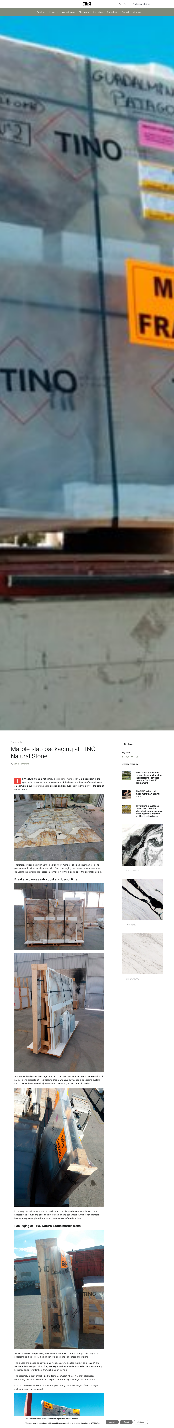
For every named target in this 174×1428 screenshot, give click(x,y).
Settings (140, 1422)
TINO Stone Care (41, 786)
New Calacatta (132, 979)
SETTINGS (95, 1423)
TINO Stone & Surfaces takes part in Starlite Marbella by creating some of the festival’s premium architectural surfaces (149, 811)
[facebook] (123, 757)
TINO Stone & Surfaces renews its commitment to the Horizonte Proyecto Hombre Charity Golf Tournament (148, 777)
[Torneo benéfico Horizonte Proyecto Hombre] (126, 772)
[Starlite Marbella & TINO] (126, 805)
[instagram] (127, 757)
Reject (126, 1422)
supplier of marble (65, 779)
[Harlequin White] (142, 826)
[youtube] (132, 757)
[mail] (137, 757)
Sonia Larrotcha (21, 763)
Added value (17, 742)
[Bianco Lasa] (142, 880)
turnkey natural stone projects (32, 1211)
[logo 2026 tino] (87, 1)
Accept (112, 1422)
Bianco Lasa (131, 925)
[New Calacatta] (142, 934)
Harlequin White (133, 871)
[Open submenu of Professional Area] (151, 4)
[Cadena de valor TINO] (126, 791)
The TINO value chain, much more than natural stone (147, 794)
